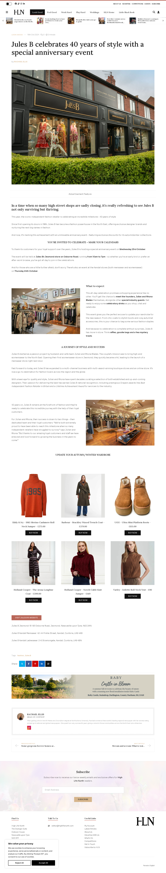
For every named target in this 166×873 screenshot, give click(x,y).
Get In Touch (89, 844)
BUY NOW (33, 533)
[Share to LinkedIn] (42, 664)
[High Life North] (145, 821)
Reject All (19, 863)
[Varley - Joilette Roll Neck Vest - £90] (132, 563)
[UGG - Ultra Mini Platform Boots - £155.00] (132, 496)
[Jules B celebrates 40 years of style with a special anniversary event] (19, 12)
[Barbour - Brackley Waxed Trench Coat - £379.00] (83, 496)
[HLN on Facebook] (16, 3)
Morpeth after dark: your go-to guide (55, 20)
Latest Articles (90, 829)
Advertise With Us (91, 835)
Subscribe (156, 4)
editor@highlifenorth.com (63, 826)
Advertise (126, 4)
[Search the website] (154, 12)
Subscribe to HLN (92, 847)
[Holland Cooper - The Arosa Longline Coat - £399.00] (33, 563)
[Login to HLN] (158, 12)
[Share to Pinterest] (35, 664)
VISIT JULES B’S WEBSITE (26, 618)
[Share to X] (22, 664)
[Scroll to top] (160, 867)
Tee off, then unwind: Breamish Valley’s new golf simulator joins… (147, 20)
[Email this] (48, 664)
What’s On (88, 838)
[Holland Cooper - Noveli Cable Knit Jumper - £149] (83, 563)
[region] (31, 854)
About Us (117, 4)
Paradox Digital (148, 865)
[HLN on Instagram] (21, 3)
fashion (20, 655)
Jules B (28, 655)
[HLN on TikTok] (18, 3)
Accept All (43, 863)
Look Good (17, 35)
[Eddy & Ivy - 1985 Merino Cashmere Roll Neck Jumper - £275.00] (33, 496)
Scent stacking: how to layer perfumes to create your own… (24, 20)
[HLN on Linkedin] (24, 3)
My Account (89, 826)
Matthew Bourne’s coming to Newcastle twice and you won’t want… (117, 20)
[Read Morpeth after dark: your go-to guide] (40, 21)
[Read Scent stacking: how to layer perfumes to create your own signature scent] (9, 21)
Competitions (137, 4)
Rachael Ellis (20, 62)
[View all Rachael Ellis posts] (20, 718)
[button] (10, 12)
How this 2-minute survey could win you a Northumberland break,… (85, 20)
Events (147, 4)
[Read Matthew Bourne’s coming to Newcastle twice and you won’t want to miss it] (102, 21)
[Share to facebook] (29, 664)
